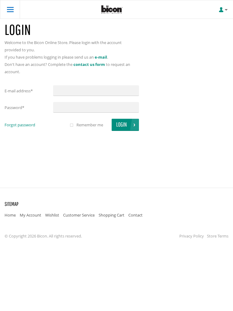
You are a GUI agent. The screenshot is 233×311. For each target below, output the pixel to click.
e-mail (101, 57)
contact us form (89, 64)
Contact (135, 215)
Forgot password (20, 125)
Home (10, 215)
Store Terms (217, 236)
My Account (30, 215)
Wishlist (52, 215)
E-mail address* (19, 91)
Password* (14, 107)
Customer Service (79, 215)
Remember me (89, 125)
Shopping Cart (111, 215)
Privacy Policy (191, 236)
